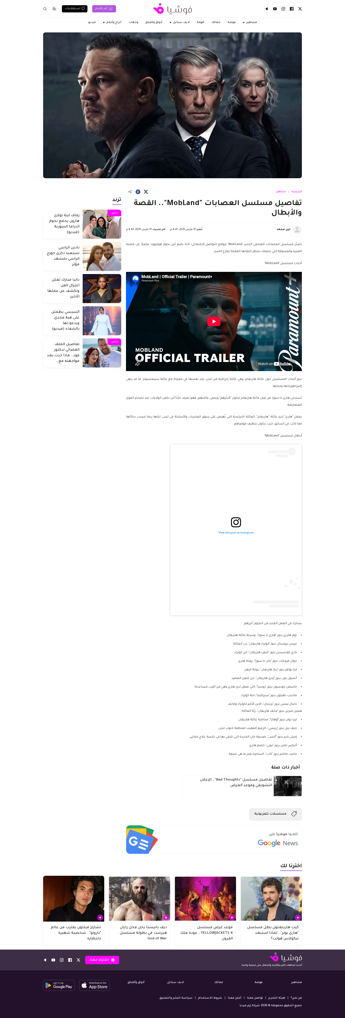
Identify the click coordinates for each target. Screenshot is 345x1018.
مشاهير (281, 191)
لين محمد (283, 229)
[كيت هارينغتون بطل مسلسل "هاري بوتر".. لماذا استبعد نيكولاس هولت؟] (271, 899)
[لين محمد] (297, 229)
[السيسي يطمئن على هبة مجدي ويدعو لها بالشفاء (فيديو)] (102, 320)
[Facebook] (291, 9)
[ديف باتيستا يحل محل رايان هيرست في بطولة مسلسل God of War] (139, 899)
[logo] (172, 9)
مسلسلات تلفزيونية (270, 814)
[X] (300, 9)
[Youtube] (275, 9)
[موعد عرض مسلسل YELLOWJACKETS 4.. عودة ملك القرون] (205, 899)
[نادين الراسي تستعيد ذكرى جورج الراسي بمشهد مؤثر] (102, 256)
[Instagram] (283, 9)
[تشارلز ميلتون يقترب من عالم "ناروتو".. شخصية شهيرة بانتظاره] (73, 899)
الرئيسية (296, 191)
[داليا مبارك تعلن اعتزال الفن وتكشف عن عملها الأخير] (102, 288)
